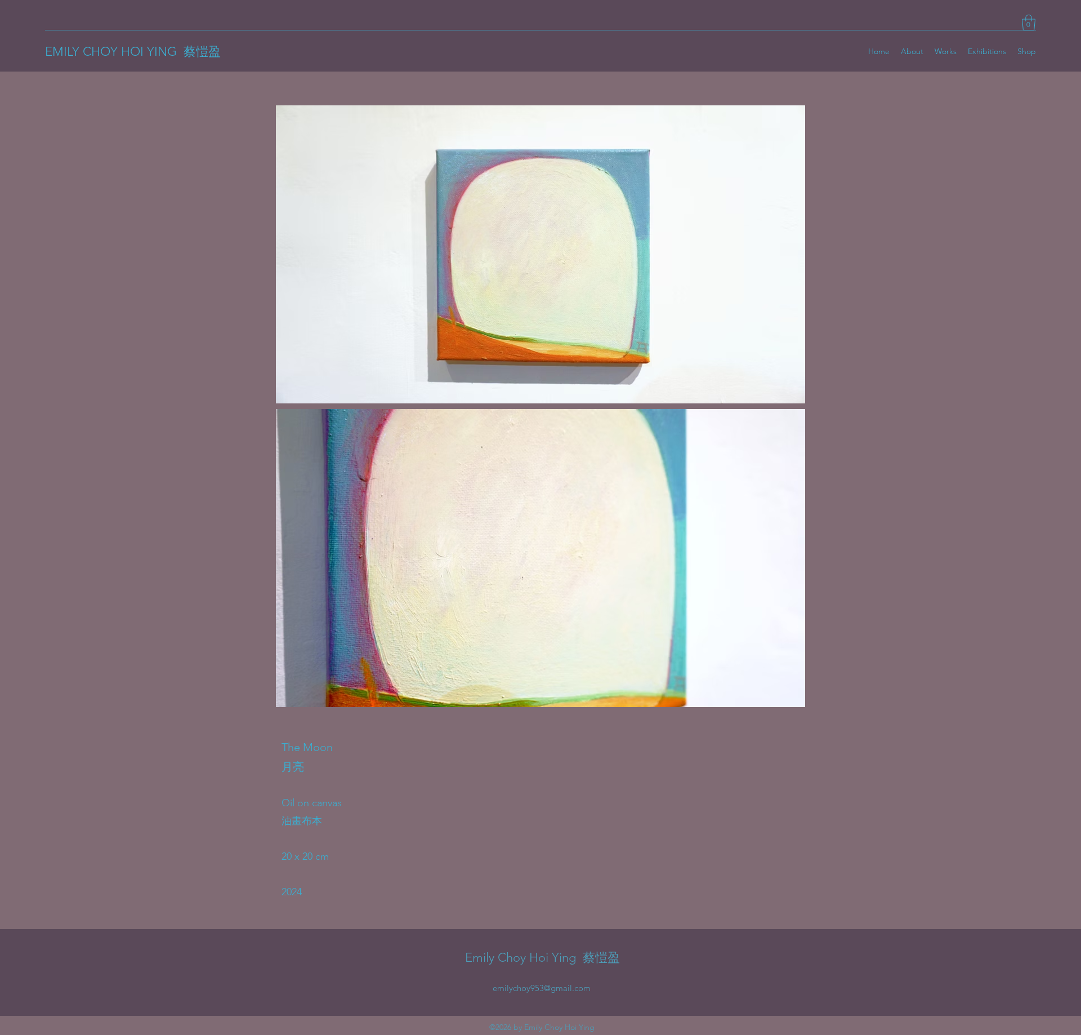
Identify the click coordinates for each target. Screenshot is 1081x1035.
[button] (1028, 23)
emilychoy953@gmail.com (542, 988)
